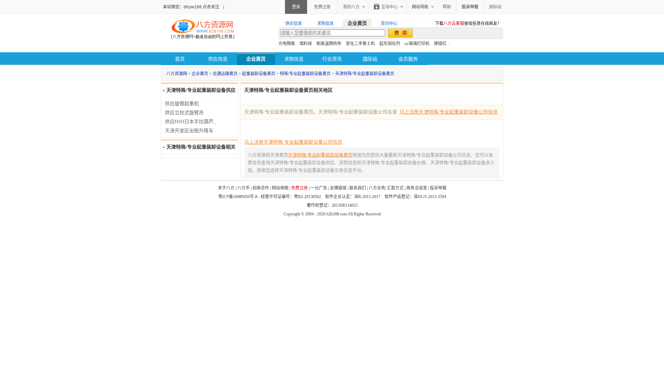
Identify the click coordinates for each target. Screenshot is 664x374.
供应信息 (218, 59)
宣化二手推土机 (360, 43)
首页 (180, 59)
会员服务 (408, 59)
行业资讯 (332, 59)
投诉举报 (438, 188)
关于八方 (226, 188)
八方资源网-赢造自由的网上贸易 (202, 29)
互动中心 (389, 7)
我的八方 (351, 7)
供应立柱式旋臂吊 (184, 112)
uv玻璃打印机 (417, 43)
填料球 (305, 43)
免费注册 (322, 7)
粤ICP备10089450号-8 (237, 196)
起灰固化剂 (389, 43)
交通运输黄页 (225, 73)
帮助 (447, 7)
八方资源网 (176, 73)
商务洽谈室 (416, 188)
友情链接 (338, 188)
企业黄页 (200, 73)
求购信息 (294, 59)
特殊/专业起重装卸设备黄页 (305, 73)
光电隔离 (286, 43)
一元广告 (319, 188)
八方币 (243, 188)
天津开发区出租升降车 (189, 130)
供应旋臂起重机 (182, 103)
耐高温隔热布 (328, 43)
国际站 (495, 7)
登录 (296, 7)
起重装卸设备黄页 (258, 73)
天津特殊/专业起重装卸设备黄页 (364, 73)
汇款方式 (395, 188)
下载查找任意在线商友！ (468, 23)
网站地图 (280, 188)
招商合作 (260, 188)
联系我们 (357, 188)
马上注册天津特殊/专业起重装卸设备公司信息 (448, 112)
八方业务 (377, 188)
